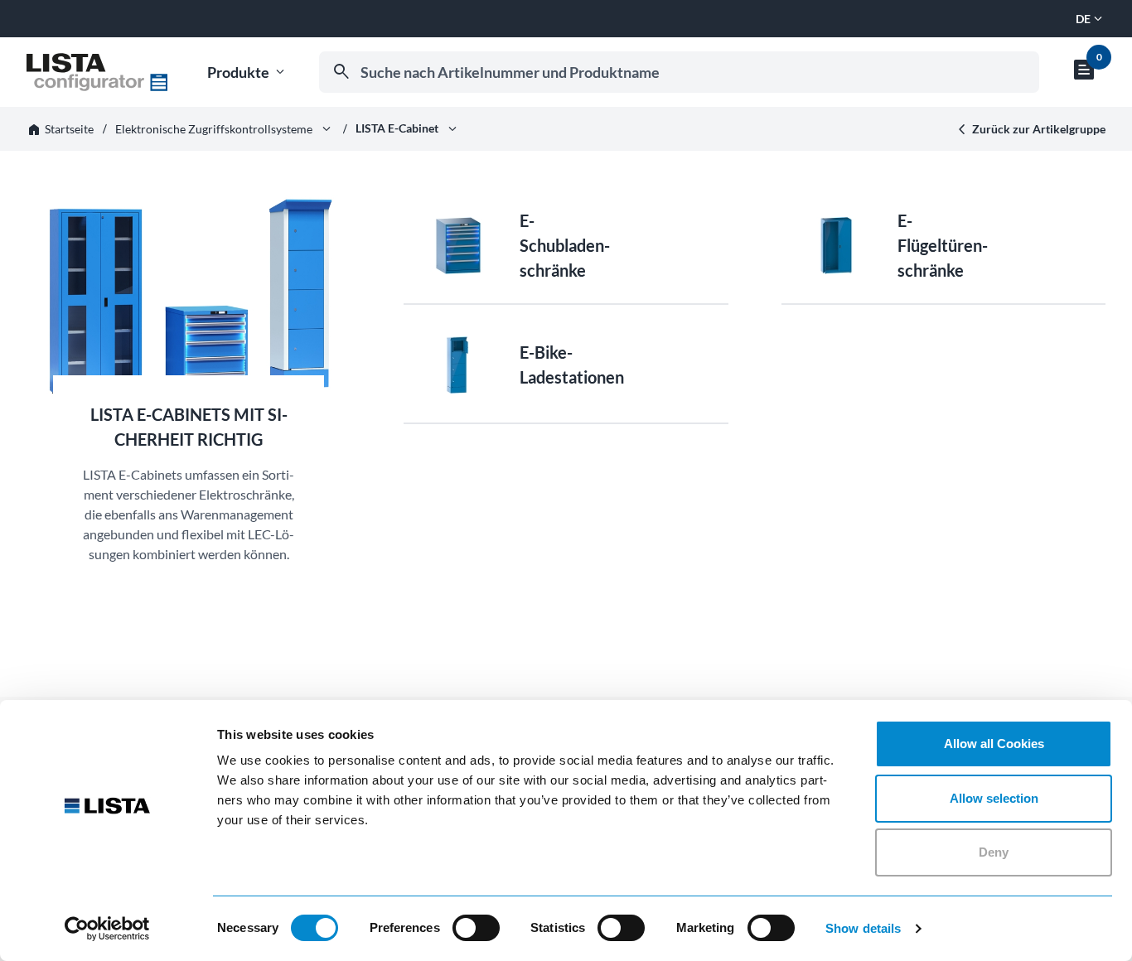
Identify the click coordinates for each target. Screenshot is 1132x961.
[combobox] (679, 72)
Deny (994, 852)
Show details (863, 928)
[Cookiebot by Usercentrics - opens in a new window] (107, 928)
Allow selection (994, 798)
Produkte (247, 72)
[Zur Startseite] (97, 72)
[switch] (476, 928)
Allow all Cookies (994, 743)
